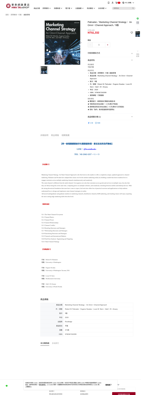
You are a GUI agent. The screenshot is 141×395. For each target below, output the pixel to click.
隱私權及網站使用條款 (55, 394)
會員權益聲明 (84, 394)
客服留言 (82, 391)
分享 (91, 123)
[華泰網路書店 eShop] (18, 5)
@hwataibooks (90, 149)
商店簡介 (51, 391)
